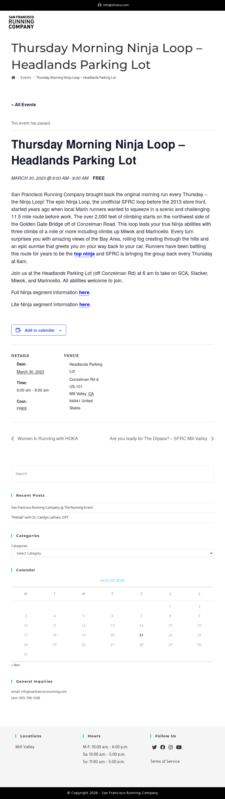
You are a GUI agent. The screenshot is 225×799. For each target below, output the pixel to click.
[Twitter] (154, 747)
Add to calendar (40, 330)
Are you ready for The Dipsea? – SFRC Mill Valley (159, 438)
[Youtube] (179, 747)
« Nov (15, 665)
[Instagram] (170, 747)
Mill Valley (24, 747)
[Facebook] (162, 747)
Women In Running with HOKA (47, 438)
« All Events (23, 104)
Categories (19, 546)
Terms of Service (165, 761)
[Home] (13, 77)
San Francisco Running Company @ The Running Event (52, 507)
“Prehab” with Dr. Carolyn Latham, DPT (39, 517)
